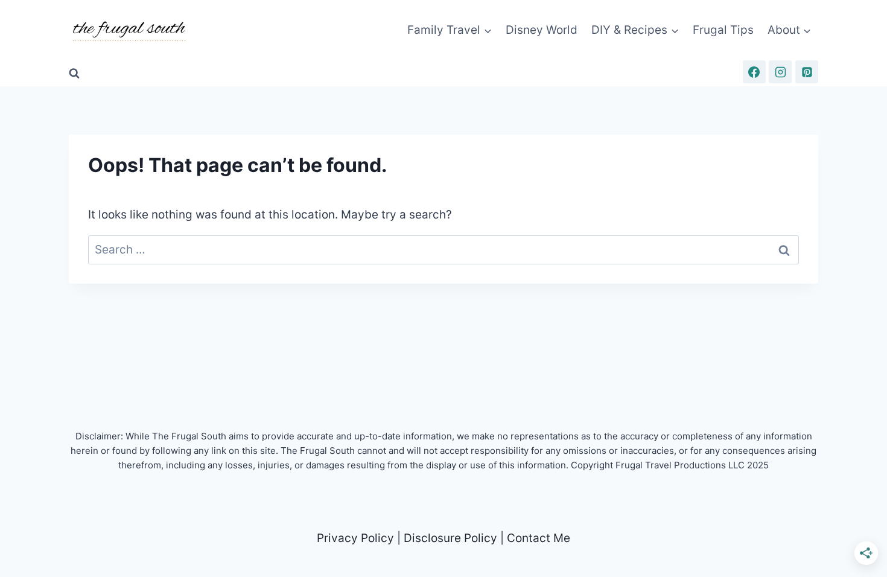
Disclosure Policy (450, 538)
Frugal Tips (723, 30)
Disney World (541, 30)
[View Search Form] (74, 73)
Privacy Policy (355, 538)
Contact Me (538, 538)
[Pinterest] (806, 71)
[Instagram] (780, 71)
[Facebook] (754, 71)
